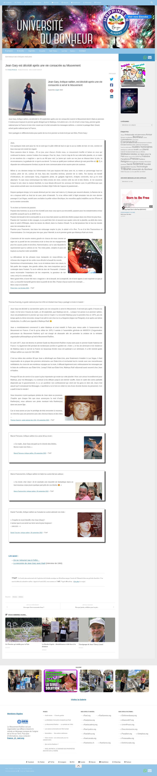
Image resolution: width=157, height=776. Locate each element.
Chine (145, 137)
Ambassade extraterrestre (135, 135)
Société (147, 164)
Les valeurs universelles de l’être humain (57, 729)
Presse (134, 158)
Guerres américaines (126, 147)
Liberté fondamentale (128, 152)
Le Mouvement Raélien (52, 724)
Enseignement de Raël (128, 212)
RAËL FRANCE (9, 10)
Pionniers (15, 596)
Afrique (122, 134)
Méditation (126, 154)
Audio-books (48, 715)
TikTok (28, 2)
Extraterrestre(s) (126, 145)
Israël (136, 149)
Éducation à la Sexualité (130, 171)
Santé (129, 164)
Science (138, 163)
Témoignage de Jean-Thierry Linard (91, 644)
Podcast (98, 2)
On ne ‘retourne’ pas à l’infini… (26, 560)
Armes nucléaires (126, 137)
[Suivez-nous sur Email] (150, 57)
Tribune (126, 169)
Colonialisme (126, 139)
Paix (140, 156)
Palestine (146, 156)
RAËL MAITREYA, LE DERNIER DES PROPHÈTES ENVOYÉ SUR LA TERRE (59, 750)
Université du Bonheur (141, 169)
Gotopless (145, 145)
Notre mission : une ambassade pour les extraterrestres (55, 739)
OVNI (137, 156)
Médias (143, 152)
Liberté (145, 149)
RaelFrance (12, 70)
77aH (57, 90)
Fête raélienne (137, 145)
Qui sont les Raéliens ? (51, 744)
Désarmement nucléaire (145, 142)
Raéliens (21, 596)
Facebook (8, 2)
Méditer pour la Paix (130, 156)
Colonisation (135, 139)
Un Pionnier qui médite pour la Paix (17, 644)
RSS (47, 2)
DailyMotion (76, 2)
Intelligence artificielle (127, 149)
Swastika (133, 167)
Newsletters (48, 733)
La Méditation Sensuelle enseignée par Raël (58, 720)
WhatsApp (88, 2)
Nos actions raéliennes (60, 733)
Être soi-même (141, 171)
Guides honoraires (142, 146)
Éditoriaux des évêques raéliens (18, 57)
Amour (149, 134)
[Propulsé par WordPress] (18, 771)
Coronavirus (129, 142)
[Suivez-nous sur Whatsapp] (145, 57)
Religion (125, 161)
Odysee (65, 2)
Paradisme (125, 159)
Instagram (38, 2)
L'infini (140, 149)
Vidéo (122, 171)
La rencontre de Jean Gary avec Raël (29, 563)
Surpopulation (125, 167)
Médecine (137, 152)
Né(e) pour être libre (126, 214)
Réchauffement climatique (137, 161)
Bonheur (138, 136)
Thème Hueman (30, 771)
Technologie (142, 166)
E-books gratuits (59, 715)
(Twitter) (18, 2)
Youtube (56, 2)
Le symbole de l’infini (67, 724)
